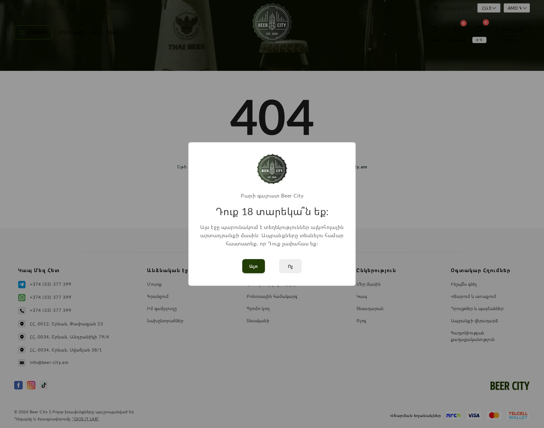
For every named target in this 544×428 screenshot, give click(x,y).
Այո (253, 266)
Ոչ (290, 266)
